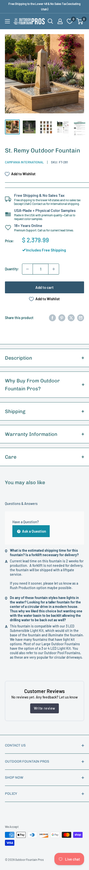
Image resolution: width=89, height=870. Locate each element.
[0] (80, 21)
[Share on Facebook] (52, 317)
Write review (44, 708)
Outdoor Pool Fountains (62, 653)
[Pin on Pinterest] (61, 317)
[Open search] (50, 21)
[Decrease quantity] (27, 269)
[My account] (60, 21)
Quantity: (12, 269)
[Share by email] (80, 317)
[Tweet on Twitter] (71, 317)
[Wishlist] (69, 21)
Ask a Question (33, 531)
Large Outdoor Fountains (61, 644)
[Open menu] (7, 21)
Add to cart (44, 287)
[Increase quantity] (53, 269)
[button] (79, 21)
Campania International (24, 162)
